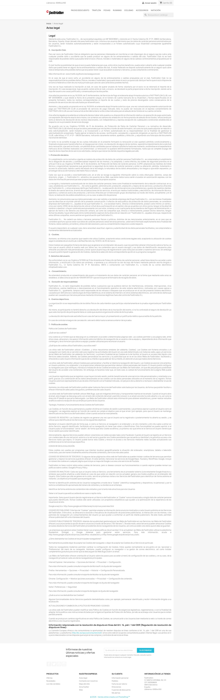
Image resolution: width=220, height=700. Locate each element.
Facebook (49, 664)
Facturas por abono (119, 684)
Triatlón (96, 10)
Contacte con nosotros (88, 681)
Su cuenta (117, 674)
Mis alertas (116, 693)
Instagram (64, 664)
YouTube (59, 664)
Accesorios (142, 10)
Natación (156, 10)
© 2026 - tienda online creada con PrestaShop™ (110, 697)
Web (81, 690)
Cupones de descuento (121, 690)
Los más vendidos (53, 684)
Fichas (107, 10)
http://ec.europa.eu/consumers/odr (87, 633)
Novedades (50, 681)
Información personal (120, 678)
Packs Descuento (80, 10)
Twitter (54, 664)
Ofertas (49, 678)
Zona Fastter (84, 687)
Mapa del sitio (84, 684)
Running (117, 10)
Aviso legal (83, 678)
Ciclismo (128, 10)
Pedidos (115, 681)
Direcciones (116, 687)
